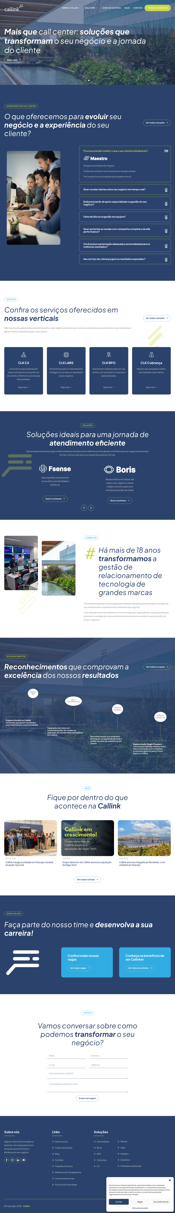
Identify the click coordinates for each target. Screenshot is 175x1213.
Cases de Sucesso (111, 8)
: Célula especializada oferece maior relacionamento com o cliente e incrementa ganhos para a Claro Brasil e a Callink (149, 749)
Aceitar (119, 1201)
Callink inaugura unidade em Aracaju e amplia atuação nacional (29, 863)
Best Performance (73, 701)
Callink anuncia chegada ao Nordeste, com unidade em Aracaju (142, 863)
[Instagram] (12, 1159)
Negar (140, 1201)
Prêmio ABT (33, 693)
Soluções (90, 8)
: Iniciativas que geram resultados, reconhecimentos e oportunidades (22, 722)
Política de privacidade (140, 1208)
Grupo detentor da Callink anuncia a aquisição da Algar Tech (86, 863)
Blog (127, 8)
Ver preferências (161, 1201)
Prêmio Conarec (117, 708)
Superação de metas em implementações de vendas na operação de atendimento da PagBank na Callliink (65, 731)
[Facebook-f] (6, 1159)
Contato (138, 8)
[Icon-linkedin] (18, 1159)
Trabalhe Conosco (158, 8)
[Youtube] (23, 1159)
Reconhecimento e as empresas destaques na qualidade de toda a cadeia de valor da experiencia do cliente (106, 740)
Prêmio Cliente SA (160, 716)
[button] (170, 1180)
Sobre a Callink (70, 8)
